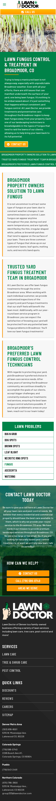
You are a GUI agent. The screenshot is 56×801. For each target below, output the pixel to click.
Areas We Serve (28, 588)
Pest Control (11, 670)
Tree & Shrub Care (14, 662)
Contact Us (18, 144)
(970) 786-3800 (10, 782)
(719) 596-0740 (9, 749)
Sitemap (7, 715)
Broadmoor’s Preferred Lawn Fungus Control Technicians (24, 356)
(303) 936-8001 (9, 729)
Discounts (9, 690)
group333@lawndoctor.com (17, 793)
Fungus (9, 464)
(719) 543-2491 (9, 769)
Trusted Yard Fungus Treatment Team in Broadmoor (27, 272)
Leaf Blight (11, 452)
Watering (10, 476)
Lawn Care (9, 654)
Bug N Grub (11, 434)
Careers (7, 707)
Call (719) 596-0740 (28, 581)
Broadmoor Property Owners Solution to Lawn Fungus (25, 188)
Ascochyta (11, 470)
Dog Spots (10, 440)
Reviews (7, 698)
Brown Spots (12, 446)
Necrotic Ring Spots (16, 458)
